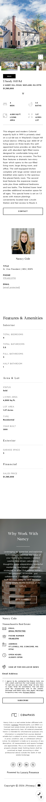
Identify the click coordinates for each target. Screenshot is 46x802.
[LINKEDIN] (26, 764)
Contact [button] (23, 211)
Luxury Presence (29, 772)
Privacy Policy (29, 692)
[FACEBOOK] (19, 764)
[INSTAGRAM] (13, 764)
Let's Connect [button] (23, 600)
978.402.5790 (9, 278)
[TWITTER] (33, 764)
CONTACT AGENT (23, 295)
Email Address (10, 674)
